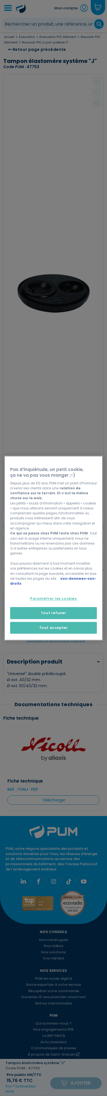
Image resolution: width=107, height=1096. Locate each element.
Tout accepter (53, 627)
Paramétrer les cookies (53, 598)
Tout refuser (53, 613)
